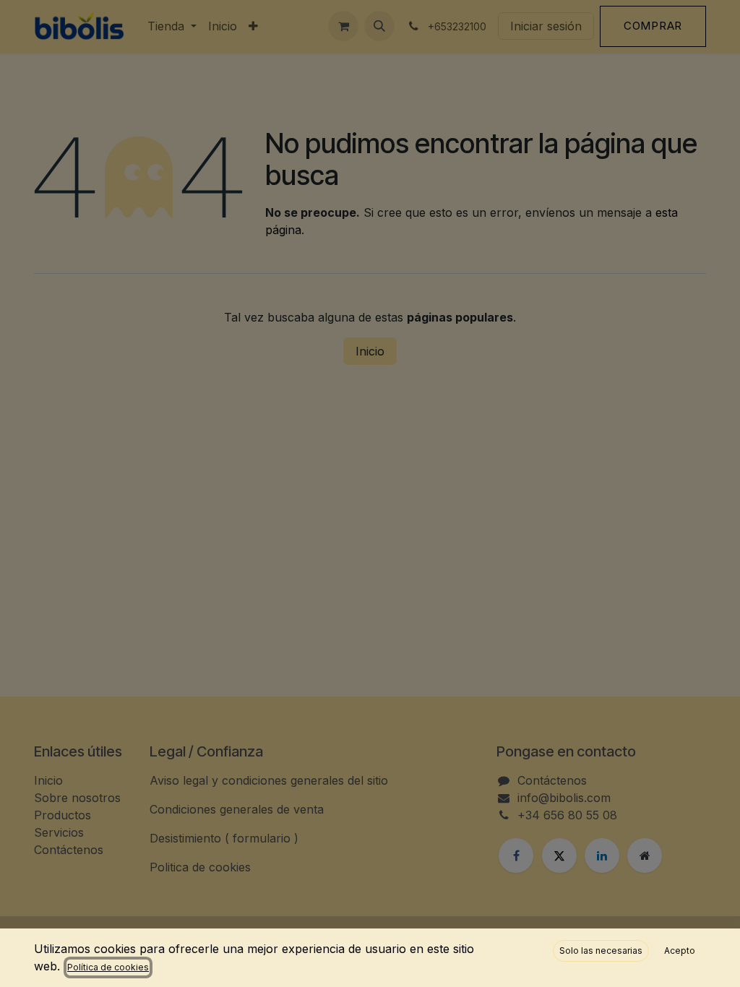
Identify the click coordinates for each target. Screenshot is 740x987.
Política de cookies (108, 967)
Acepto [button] (679, 950)
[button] (601, 951)
